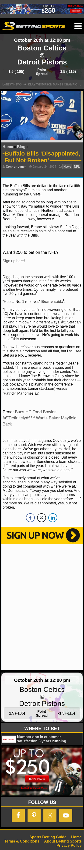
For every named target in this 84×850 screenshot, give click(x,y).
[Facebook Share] (30, 517)
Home (8, 147)
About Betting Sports (63, 841)
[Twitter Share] (41, 517)
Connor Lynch (16, 166)
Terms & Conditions (21, 841)
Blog (21, 147)
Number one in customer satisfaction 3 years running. (42, 739)
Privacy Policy (69, 845)
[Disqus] (42, 606)
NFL (77, 166)
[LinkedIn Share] (52, 517)
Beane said (51, 302)
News (67, 166)
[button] (78, 26)
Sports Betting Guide (47, 837)
